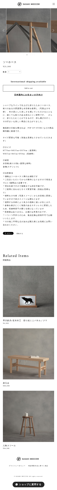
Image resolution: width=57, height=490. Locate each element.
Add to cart (28, 88)
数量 (5, 72)
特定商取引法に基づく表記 (38, 466)
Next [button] (52, 30)
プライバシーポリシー (17, 466)
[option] (28, 30)
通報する (19, 233)
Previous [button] (4, 30)
